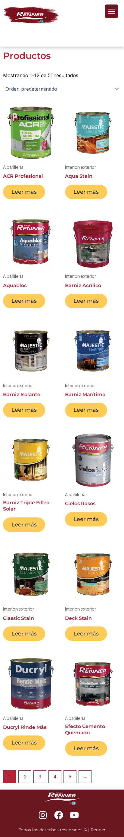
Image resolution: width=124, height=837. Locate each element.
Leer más (24, 191)
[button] (111, 11)
